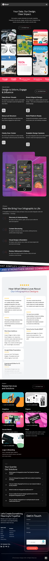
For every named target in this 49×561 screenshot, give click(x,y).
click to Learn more (9, 404)
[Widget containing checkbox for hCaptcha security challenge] (36, 542)
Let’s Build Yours (25, 27)
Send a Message (32, 548)
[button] (46, 4)
